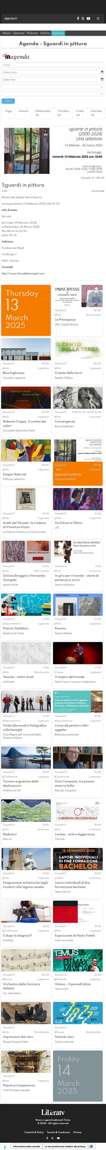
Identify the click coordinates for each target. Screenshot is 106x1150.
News (7, 33)
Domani (24, 111)
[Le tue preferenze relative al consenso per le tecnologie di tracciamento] (4, 1147)
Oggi (8, 111)
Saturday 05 (96, 113)
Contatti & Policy (33, 1132)
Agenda (58, 33)
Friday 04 (80, 113)
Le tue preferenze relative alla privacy (65, 1146)
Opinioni (18, 33)
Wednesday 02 (43, 113)
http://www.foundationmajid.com (23, 273)
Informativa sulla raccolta (26, 1146)
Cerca (8, 101)
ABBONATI (10, 19)
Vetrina (45, 33)
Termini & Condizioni (58, 1132)
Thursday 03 (63, 113)
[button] (47, 1138)
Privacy (77, 1132)
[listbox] (53, 86)
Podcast (32, 33)
